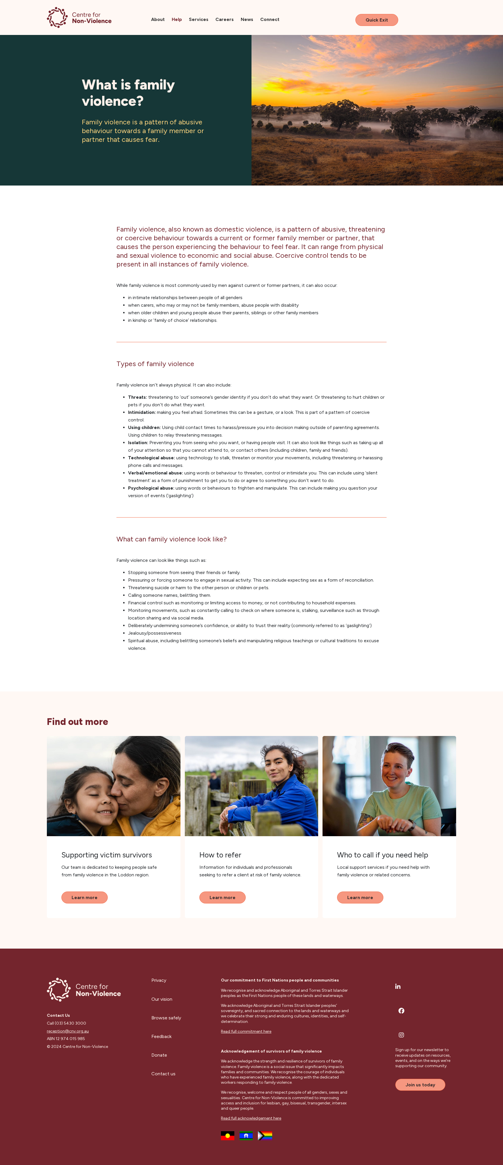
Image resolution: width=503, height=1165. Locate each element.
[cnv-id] (79, 17)
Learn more (85, 897)
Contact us (163, 1073)
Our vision (161, 999)
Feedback (161, 1036)
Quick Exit (377, 20)
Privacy (158, 980)
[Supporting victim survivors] (113, 786)
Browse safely (166, 1018)
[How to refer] (251, 786)
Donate (159, 1055)
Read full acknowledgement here (251, 1118)
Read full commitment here (246, 1031)
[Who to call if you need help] (389, 786)
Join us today (420, 1085)
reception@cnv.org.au (68, 1031)
